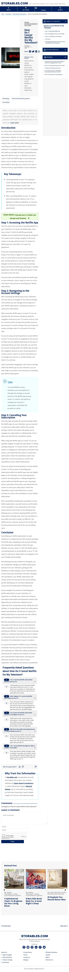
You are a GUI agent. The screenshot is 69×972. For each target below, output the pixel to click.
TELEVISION (5, 102)
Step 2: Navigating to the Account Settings (54, 33)
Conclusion (47, 39)
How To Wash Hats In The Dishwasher (54, 74)
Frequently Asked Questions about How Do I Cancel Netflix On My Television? (55, 42)
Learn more (14, 122)
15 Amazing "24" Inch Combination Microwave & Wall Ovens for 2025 (53, 71)
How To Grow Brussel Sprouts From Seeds (55, 65)
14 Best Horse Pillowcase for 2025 (53, 68)
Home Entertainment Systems (19, 14)
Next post (64, 926)
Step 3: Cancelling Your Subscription (53, 36)
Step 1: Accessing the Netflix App (52, 31)
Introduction (48, 28)
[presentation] (4, 890)
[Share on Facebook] (30, 51)
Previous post (6, 926)
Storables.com (12, 777)
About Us (4, 952)
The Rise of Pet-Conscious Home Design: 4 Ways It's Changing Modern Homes (54, 62)
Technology (8, 14)
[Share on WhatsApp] (39, 51)
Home (2, 14)
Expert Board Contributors (23, 783)
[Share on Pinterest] (36, 51)
